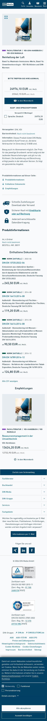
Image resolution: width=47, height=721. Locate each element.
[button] (30, 4)
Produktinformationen (14, 179)
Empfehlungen (11, 188)
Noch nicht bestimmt (26, 133)
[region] (23, 680)
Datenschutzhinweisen (11, 675)
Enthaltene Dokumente (15, 184)
